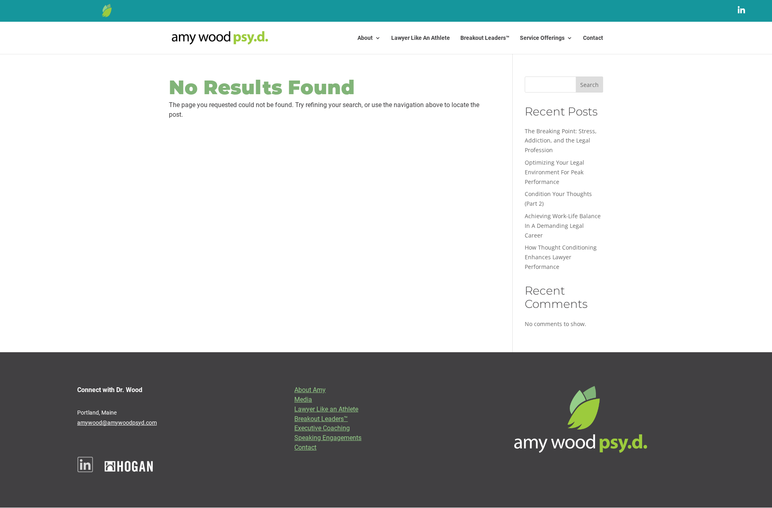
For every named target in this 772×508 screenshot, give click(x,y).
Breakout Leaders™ (484, 38)
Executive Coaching (322, 427)
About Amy (310, 389)
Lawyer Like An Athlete (420, 38)
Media (303, 399)
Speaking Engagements (327, 437)
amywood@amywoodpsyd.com (117, 422)
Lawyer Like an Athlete (326, 409)
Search (589, 85)
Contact (593, 38)
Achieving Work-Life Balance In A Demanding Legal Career (563, 225)
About (365, 38)
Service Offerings (542, 38)
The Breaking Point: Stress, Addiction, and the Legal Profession (561, 140)
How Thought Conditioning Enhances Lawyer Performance (561, 257)
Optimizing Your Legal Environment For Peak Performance (554, 172)
